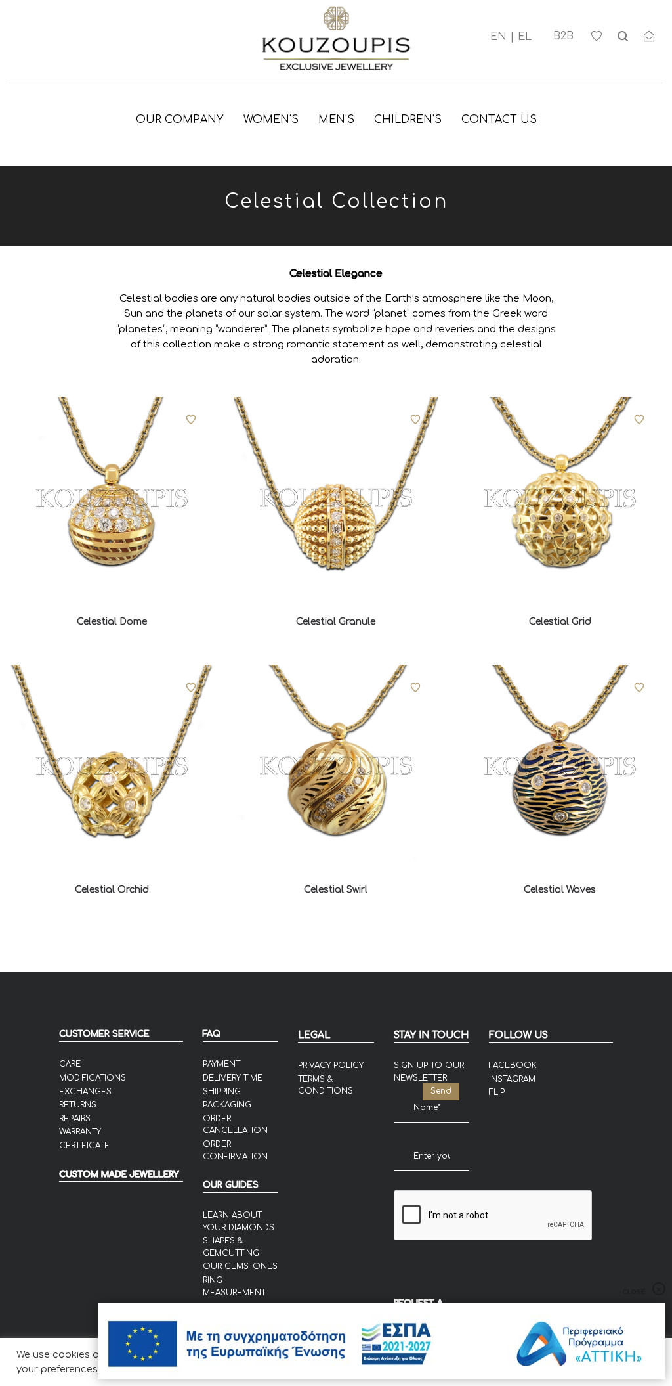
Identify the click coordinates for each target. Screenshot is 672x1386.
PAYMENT (221, 1064)
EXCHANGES (85, 1091)
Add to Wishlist (191, 420)
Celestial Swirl (336, 890)
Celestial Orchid (112, 890)
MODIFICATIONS (92, 1078)
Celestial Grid (560, 622)
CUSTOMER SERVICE (104, 1034)
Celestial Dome (112, 622)
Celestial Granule (335, 622)
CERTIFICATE (84, 1145)
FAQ (211, 1034)
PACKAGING (227, 1104)
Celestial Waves (560, 890)
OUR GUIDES (231, 1185)
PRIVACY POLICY (331, 1065)
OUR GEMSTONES (240, 1266)
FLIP (497, 1092)
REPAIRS (75, 1118)
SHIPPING (222, 1091)
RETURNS (77, 1104)
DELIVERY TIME (232, 1078)
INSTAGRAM (512, 1079)
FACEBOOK (513, 1065)
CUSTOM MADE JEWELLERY (119, 1174)
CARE (70, 1064)
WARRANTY (80, 1131)
